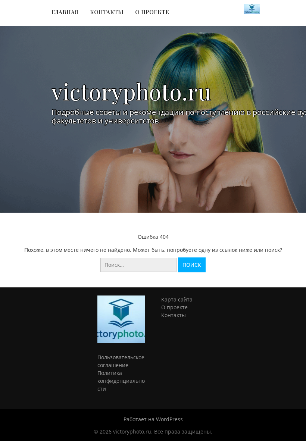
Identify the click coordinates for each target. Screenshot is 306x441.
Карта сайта (177, 299)
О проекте (152, 12)
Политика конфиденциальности (121, 380)
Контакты (107, 12)
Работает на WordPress (153, 419)
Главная (64, 12)
